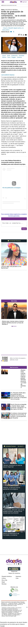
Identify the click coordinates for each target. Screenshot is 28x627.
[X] (16, 564)
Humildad (21, 55)
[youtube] (18, 564)
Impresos (18, 576)
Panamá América (7, 576)
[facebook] (14, 564)
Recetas (4, 584)
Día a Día (4, 580)
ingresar (24, 2)
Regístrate (14, 571)
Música (4, 57)
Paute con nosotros (14, 573)
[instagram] (20, 564)
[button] (3, 314)
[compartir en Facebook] (19, 35)
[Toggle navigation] (3, 1)
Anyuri (4, 55)
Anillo (8, 55)
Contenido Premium (15, 240)
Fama (8, 57)
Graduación (14, 55)
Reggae (14, 57)
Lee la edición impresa (7, 75)
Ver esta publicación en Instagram (11, 187)
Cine (17, 578)
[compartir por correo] (26, 35)
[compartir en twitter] (21, 35)
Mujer (3, 582)
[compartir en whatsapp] (23, 35)
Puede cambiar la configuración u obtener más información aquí (11, 615)
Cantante (19, 57)
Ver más (20, 446)
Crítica (4, 578)
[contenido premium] (14, 568)
